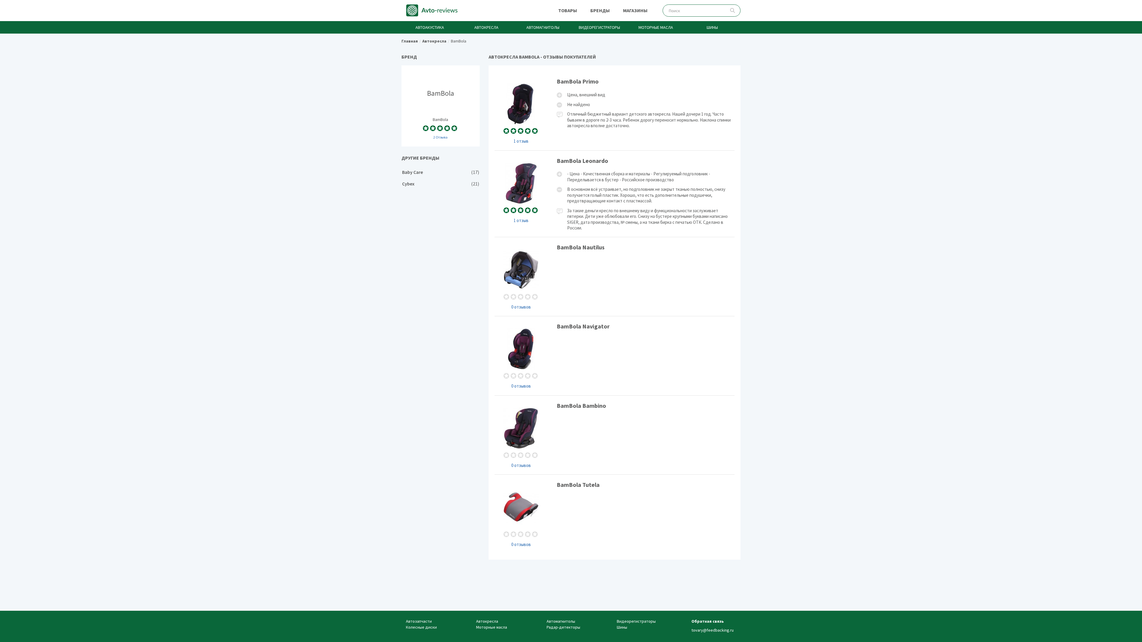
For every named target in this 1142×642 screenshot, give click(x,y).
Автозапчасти (419, 621)
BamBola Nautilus (615, 276)
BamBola (440, 106)
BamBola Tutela (615, 514)
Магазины (635, 10)
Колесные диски (421, 627)
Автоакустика (429, 27)
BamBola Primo (615, 110)
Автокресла (486, 27)
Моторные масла (656, 27)
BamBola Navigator (615, 355)
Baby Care (440, 172)
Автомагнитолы (542, 27)
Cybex (440, 184)
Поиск (732, 10)
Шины (712, 27)
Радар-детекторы (563, 627)
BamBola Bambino (615, 435)
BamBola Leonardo (615, 194)
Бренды (600, 10)
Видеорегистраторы (599, 27)
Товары (567, 10)
